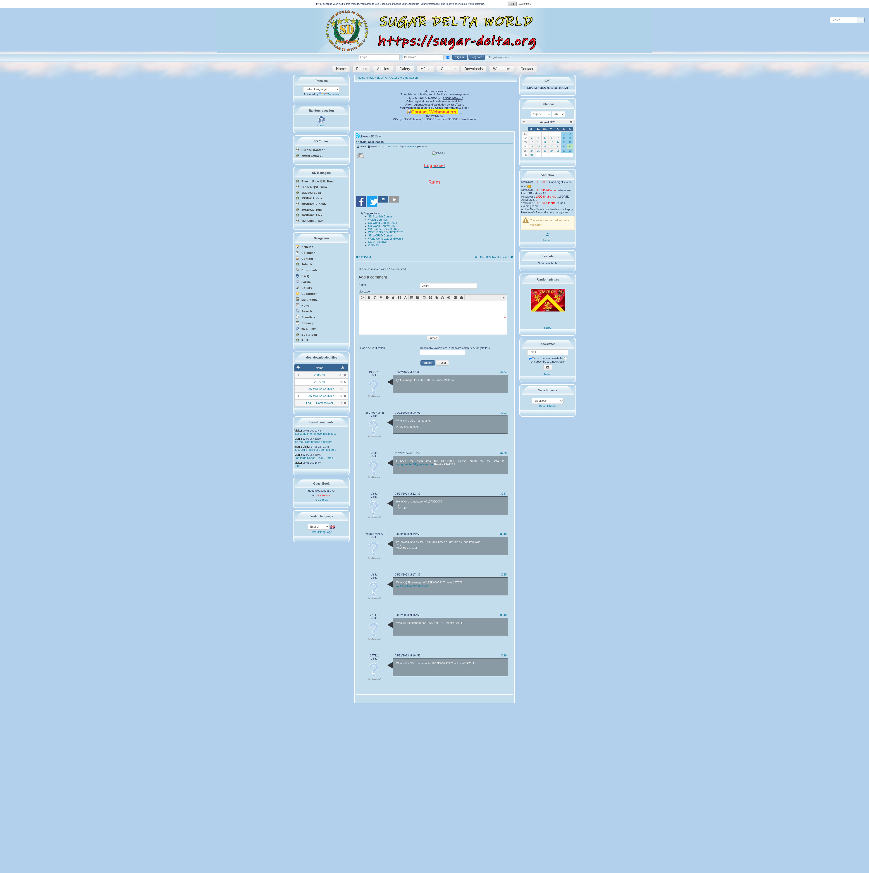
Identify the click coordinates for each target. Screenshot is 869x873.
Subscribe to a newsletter (547, 358)
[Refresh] (547, 234)
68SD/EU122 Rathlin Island (492, 257)
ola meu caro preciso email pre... (314, 442)
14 (558, 142)
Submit (427, 362)
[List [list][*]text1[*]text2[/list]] (417, 297)
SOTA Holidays (377, 241)
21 (558, 146)
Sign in (459, 57)
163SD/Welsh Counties (319, 389)
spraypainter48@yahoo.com (414, 464)
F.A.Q (305, 276)
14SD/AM (365, 257)
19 (545, 146)
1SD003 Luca (311, 192)
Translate (333, 94)
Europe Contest (313, 150)
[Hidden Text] (436, 297)
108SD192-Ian (323, 495)
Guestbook (309, 293)
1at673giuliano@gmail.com (413, 585)
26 (545, 150)
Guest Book (321, 500)
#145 (503, 574)
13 (551, 142)
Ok (512, 3)
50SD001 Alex (311, 215)
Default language (321, 532)
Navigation (321, 238)
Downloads (473, 69)
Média (425, 69)
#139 (503, 655)
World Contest (312, 155)
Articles (383, 69)
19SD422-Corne (545, 190)
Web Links (501, 69)
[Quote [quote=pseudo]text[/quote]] (430, 297)
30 (570, 150)
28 (558, 150)
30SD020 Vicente (314, 204)
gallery (547, 327)
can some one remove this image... (315, 433)
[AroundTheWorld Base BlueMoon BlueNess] (548, 401)
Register (476, 57)
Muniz (298, 438)
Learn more (524, 3)
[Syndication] (358, 136)
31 (531, 155)
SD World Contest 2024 (382, 222)
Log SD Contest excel (319, 403)
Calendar (448, 69)
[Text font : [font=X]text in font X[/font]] (405, 297)
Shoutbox (308, 317)
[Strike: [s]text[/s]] (387, 297)
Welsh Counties (378, 219)
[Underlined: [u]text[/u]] (381, 297)
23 (570, 146)
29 (564, 150)
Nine (297, 465)
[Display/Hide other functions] (504, 298)
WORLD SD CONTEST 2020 (385, 232)
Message (364, 291)
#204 (503, 372)
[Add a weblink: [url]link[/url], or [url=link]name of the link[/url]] (448, 297)
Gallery (306, 288)
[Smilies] (362, 297)
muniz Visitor (302, 446)
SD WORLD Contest (380, 235)
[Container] (424, 297)
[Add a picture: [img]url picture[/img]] (455, 297)
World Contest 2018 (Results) (386, 238)
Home (341, 69)
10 (531, 142)
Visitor (298, 430)
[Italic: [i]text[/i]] (374, 297)
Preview (433, 338)
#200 (503, 453)
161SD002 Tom (312, 221)
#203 (503, 412)
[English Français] (318, 526)
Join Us (307, 264)
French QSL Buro (314, 187)
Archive (548, 374)
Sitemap (307, 323)
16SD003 (541, 182)
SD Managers (321, 173)
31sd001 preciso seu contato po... (315, 449)
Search (306, 311)
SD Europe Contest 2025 (383, 229)
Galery (404, 69)
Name (362, 284)
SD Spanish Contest (380, 216)
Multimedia (309, 299)
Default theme (547, 406)
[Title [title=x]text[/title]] (411, 297)
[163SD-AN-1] (548, 310)
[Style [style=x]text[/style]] (442, 297)
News (305, 305)
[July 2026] (524, 122)
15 (564, 142)
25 (538, 150)
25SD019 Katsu (313, 198)
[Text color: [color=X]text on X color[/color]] (393, 297)
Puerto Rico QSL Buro (317, 181)
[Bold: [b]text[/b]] (368, 297)
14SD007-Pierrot (545, 203)
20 (551, 146)
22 (564, 146)
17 (531, 146)
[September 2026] (571, 122)
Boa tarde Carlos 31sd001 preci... (315, 458)
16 (570, 142)
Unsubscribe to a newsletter (548, 361)
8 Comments (409, 146)
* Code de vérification (371, 348)
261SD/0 (319, 382)
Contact (526, 69)
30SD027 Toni (311, 209)
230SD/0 (319, 375)
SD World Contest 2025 (382, 226)
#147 (503, 493)
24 (531, 150)
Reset (442, 362)
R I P (304, 340)
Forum (361, 69)
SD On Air (393, 146)
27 (551, 150)
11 (538, 142)
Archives (548, 240)
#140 (503, 615)
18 (538, 146)
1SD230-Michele (545, 196)
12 (545, 142)
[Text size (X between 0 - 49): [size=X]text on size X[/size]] (399, 297)
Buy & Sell (309, 334)
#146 (503, 534)
